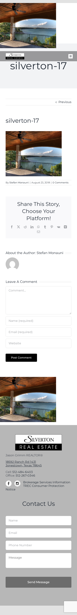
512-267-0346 (25, 475)
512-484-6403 (22, 472)
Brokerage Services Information (46, 482)
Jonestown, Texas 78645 (24, 465)
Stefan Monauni (19, 182)
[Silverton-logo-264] (15, 54)
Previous (64, 102)
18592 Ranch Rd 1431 (21, 462)
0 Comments (60, 182)
